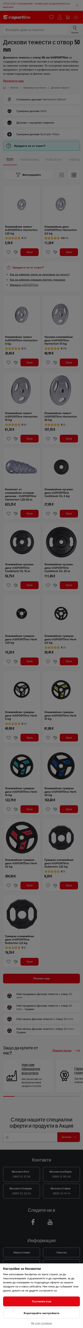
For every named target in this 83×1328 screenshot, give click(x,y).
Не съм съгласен (41, 1323)
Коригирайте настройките (41, 1313)
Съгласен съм (41, 1301)
